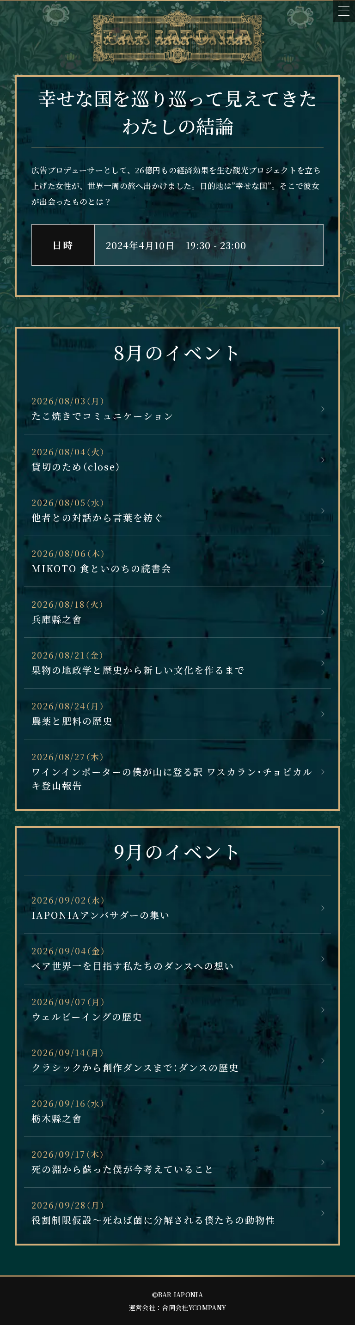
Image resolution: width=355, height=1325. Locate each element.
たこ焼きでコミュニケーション (102, 415)
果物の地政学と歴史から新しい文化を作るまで (138, 670)
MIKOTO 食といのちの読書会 (101, 568)
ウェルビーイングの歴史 (86, 1016)
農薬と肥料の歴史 (72, 720)
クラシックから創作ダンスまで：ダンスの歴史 (135, 1067)
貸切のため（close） (76, 466)
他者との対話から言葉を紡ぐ (97, 517)
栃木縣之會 (56, 1118)
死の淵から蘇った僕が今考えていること (122, 1169)
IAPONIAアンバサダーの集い (100, 915)
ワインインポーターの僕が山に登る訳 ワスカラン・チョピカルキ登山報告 (172, 778)
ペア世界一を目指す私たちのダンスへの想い (132, 965)
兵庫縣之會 (56, 619)
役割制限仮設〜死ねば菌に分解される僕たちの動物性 (153, 1220)
